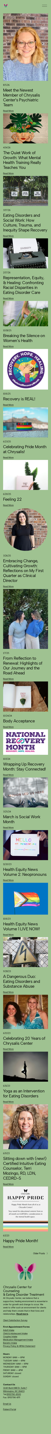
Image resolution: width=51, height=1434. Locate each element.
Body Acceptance (19, 720)
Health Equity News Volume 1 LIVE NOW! (21, 926)
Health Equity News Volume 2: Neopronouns (25, 872)
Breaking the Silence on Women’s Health (24, 338)
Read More (8, 111)
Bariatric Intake (10, 1343)
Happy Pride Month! (20, 1240)
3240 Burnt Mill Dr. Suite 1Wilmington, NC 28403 (15, 1389)
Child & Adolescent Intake (15, 1333)
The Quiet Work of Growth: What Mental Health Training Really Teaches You (22, 160)
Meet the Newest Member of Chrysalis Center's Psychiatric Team (21, 97)
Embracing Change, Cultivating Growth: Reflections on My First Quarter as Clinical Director (23, 570)
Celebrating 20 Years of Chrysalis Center (24, 1041)
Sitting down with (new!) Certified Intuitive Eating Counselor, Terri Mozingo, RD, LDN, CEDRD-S (24, 1168)
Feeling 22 (12, 499)
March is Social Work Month (21, 819)
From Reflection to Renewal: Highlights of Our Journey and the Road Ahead (22, 665)
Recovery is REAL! (19, 398)
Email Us (7, 1404)
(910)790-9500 (14, 1394)
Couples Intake (10, 1336)
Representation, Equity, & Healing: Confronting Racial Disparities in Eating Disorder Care (23, 285)
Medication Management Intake (18, 1339)
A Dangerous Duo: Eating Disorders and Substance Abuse (21, 981)
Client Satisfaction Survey (15, 1320)
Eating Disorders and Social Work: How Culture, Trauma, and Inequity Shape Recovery (25, 222)
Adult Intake (8, 1330)
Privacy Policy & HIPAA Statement (19, 1346)
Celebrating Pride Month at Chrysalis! (24, 449)
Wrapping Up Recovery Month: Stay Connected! (24, 767)
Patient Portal (9, 1409)
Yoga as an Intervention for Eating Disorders (24, 1093)
